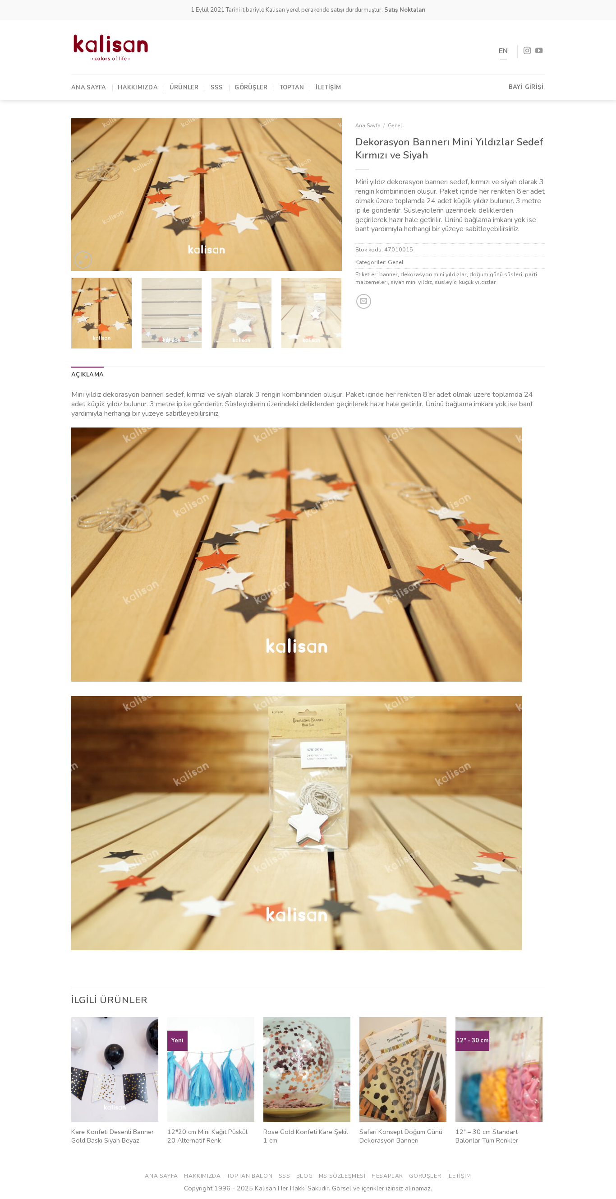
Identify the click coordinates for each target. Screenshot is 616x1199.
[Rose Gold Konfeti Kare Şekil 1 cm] (306, 1069)
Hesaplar (387, 1176)
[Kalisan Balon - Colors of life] (110, 47)
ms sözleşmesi (342, 1176)
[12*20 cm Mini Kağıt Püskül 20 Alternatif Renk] (210, 1069)
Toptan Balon (249, 1176)
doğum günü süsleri (495, 274)
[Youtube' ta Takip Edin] (538, 51)
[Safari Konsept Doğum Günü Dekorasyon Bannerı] (402, 1069)
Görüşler (250, 88)
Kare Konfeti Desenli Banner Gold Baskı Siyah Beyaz (112, 1136)
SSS (217, 88)
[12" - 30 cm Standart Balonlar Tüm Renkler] (498, 1069)
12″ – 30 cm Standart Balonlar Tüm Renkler (486, 1136)
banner (388, 274)
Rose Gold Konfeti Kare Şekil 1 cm (305, 1136)
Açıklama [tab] (87, 375)
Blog (304, 1176)
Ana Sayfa (88, 88)
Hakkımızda (138, 88)
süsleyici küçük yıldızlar (465, 282)
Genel (395, 125)
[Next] (325, 194)
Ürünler (184, 88)
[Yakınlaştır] (83, 260)
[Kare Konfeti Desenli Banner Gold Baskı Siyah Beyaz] (114, 1069)
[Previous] (88, 194)
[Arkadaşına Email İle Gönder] (363, 301)
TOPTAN (292, 88)
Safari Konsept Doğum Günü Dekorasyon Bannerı (400, 1136)
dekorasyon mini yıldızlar (433, 274)
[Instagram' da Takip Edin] (527, 51)
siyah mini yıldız (411, 282)
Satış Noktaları (404, 10)
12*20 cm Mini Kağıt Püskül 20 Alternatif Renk (207, 1136)
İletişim (328, 88)
